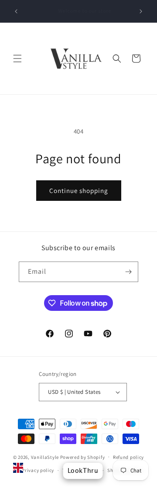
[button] (17, 58)
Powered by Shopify (82, 457)
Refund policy (128, 457)
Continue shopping (78, 190)
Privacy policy (38, 470)
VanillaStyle (45, 457)
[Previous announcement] (16, 11)
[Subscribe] (128, 272)
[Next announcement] (140, 11)
